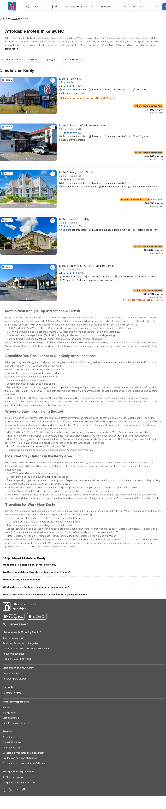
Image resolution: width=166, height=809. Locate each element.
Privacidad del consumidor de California (24, 763)
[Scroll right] (82, 59)
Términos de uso (12, 747)
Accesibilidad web (12, 742)
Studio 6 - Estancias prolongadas (20, 643)
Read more (11, 48)
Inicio (2, 18)
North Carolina (15, 18)
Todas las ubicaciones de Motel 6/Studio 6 (26, 648)
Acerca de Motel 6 (13, 638)
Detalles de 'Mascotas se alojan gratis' (23, 752)
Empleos (7, 707)
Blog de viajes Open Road (17, 658)
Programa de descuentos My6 (19, 782)
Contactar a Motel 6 (13, 692)
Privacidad (8, 737)
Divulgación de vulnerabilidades (20, 758)
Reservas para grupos (14, 678)
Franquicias (9, 712)
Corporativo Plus (12, 673)
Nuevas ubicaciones (13, 653)
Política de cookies (13, 777)
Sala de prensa (11, 717)
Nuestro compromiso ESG (16, 723)
